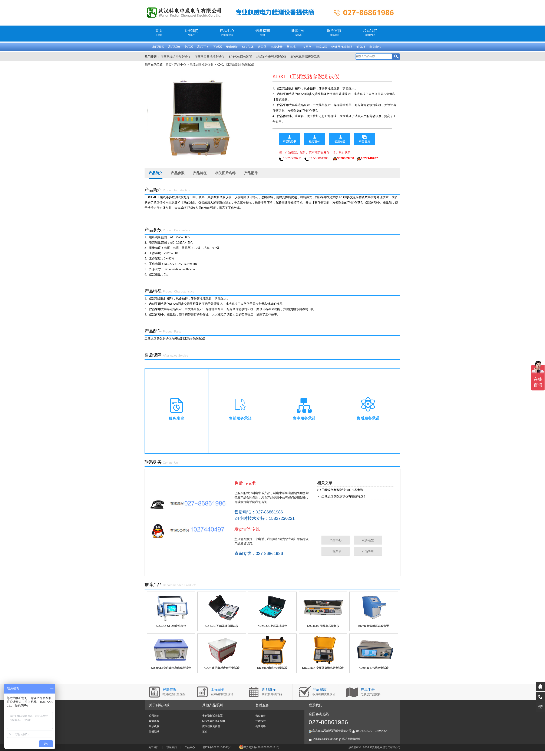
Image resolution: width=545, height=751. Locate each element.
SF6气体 (248, 47)
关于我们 (191, 32)
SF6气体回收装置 (240, 56)
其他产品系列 (212, 705)
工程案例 (335, 551)
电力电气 (375, 47)
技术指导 (260, 720)
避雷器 (262, 47)
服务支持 (334, 32)
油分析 (360, 47)
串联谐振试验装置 (212, 715)
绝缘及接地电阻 (341, 47)
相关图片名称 (225, 173)
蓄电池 (291, 47)
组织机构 (154, 726)
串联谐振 (158, 47)
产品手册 (368, 551)
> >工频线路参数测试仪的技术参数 (340, 490)
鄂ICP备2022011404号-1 (217, 747)
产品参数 (178, 173)
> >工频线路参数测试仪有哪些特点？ (341, 496)
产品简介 (155, 173)
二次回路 (305, 47)
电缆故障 (321, 47)
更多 (204, 731)
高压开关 (203, 47)
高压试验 (174, 47)
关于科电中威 (159, 705)
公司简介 (154, 715)
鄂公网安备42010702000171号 (261, 747)
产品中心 (227, 32)
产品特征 (200, 173)
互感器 (217, 47)
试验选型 (368, 540)
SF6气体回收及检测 (213, 720)
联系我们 (370, 32)
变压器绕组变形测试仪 (175, 56)
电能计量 (277, 47)
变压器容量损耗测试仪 (209, 56)
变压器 (188, 47)
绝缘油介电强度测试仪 (271, 56)
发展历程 (154, 720)
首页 (159, 32)
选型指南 (262, 32)
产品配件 (251, 173)
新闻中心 (298, 32)
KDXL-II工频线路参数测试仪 (235, 64)
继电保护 (232, 47)
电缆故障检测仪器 (201, 64)
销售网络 (260, 726)
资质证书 (154, 731)
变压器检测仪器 (211, 726)
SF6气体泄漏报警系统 (305, 56)
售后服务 (262, 705)
